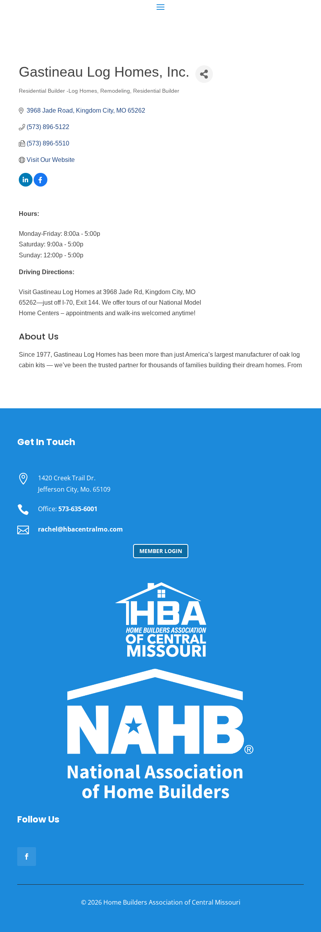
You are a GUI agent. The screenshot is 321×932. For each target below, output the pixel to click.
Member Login (160, 551)
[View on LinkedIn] (25, 184)
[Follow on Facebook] (26, 856)
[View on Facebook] (40, 184)
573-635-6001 (77, 509)
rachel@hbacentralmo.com (80, 529)
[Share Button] (204, 74)
